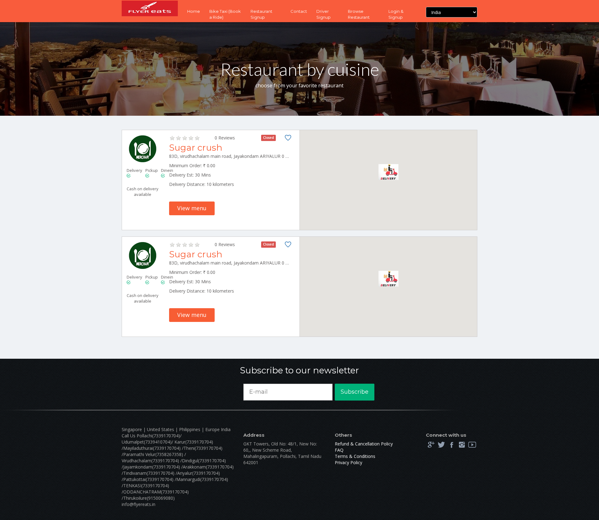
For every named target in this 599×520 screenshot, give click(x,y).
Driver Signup (323, 14)
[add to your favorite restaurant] (288, 139)
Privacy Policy (348, 462)
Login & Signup (395, 14)
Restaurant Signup (261, 14)
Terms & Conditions (355, 456)
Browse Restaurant (359, 14)
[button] (388, 172)
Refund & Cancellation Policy (364, 444)
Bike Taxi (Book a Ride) (225, 14)
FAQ (339, 450)
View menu (192, 208)
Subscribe (354, 391)
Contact (298, 11)
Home (193, 11)
